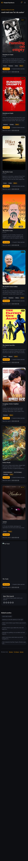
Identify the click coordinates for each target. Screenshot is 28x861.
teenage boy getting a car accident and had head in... (13, 633)
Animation (5, 474)
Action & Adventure (7, 472)
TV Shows (16, 652)
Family (10, 183)
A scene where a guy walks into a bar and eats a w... (13, 628)
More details (6, 68)
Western (10, 356)
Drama (4, 65)
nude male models (7, 616)
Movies (11, 652)
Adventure (11, 297)
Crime (16, 65)
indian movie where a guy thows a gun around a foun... (14, 623)
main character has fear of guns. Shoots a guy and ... (14, 642)
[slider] (15, 71)
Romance (11, 65)
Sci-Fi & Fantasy (18, 472)
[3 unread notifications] (21, 2)
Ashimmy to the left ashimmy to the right (12, 619)
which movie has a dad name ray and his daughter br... (12, 638)
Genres (21, 652)
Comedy (12, 124)
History (17, 297)
